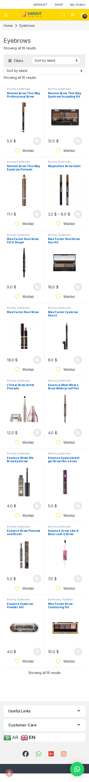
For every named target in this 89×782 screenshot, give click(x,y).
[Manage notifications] (9, 773)
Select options (35, 141)
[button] (77, 769)
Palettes (67, 599)
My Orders (77, 4)
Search (63, 14)
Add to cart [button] (78, 579)
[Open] (8, 14)
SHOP (59, 4)
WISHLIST (40, 4)
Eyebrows (23, 88)
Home (8, 26)
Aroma (11, 88)
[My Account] (72, 15)
